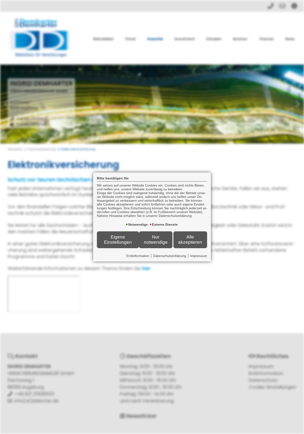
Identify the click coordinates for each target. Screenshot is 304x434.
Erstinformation (137, 256)
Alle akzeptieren (190, 239)
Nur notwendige (156, 239)
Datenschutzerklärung (169, 256)
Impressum (198, 256)
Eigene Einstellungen (118, 239)
